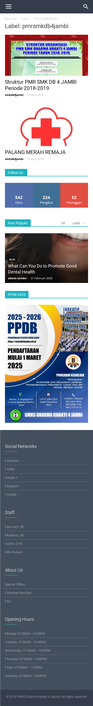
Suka (19, 185)
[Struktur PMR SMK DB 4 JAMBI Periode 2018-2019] (46, 55)
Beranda (11, 18)
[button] (86, 6)
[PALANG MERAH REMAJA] (46, 125)
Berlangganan (74, 185)
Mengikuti (46, 185)
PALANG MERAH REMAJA (35, 152)
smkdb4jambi (14, 95)
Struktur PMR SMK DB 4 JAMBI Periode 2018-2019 (41, 85)
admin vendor (17, 278)
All (63, 223)
